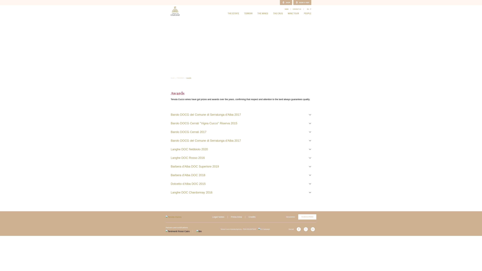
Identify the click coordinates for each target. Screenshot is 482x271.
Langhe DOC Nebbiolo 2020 (189, 149)
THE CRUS (278, 13)
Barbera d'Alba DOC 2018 (188, 175)
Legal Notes (218, 217)
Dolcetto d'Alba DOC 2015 (188, 183)
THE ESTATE (233, 13)
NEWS (286, 9)
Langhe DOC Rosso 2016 (188, 157)
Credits (252, 217)
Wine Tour (293, 13)
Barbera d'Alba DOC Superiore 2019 (195, 166)
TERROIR (248, 13)
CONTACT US (297, 9)
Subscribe (307, 217)
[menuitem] (308, 9)
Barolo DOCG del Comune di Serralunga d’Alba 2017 (206, 114)
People (307, 13)
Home (173, 78)
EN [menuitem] (308, 9)
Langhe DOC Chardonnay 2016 (191, 192)
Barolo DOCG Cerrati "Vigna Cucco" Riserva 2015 (204, 123)
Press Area (236, 217)
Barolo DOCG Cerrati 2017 (188, 132)
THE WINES (262, 13)
